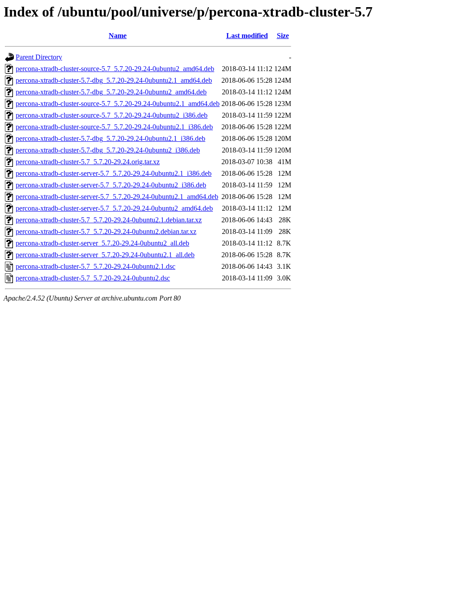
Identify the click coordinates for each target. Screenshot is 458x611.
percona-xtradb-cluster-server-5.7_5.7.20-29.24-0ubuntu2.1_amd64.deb (117, 196)
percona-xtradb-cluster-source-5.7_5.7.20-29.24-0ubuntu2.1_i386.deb (114, 127)
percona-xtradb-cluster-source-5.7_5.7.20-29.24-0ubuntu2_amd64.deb (115, 68)
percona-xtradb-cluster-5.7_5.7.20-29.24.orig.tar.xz (88, 161)
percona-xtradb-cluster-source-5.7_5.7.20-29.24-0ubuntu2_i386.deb (112, 115)
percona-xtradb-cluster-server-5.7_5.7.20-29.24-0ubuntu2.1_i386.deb (114, 173)
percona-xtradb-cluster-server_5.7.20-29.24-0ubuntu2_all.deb (102, 243)
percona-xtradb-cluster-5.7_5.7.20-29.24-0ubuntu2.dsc (93, 278)
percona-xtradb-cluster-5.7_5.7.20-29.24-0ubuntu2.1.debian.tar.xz (109, 220)
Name (118, 35)
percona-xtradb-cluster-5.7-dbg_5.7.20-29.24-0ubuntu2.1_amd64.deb (114, 80)
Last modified (247, 35)
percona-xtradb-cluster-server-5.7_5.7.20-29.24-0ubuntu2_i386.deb (111, 185)
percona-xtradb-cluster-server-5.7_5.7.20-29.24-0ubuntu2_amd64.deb (114, 208)
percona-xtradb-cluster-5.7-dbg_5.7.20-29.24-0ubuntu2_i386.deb (108, 150)
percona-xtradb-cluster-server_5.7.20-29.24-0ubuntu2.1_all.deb (105, 255)
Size (283, 35)
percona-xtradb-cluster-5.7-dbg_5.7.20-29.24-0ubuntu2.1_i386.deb (110, 138)
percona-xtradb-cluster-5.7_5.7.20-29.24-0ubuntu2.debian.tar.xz (106, 231)
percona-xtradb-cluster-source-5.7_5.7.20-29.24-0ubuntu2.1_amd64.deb (118, 103)
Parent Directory (39, 57)
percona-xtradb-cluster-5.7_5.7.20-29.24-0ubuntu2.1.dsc (95, 266)
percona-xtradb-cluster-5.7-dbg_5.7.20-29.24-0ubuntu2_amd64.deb (111, 92)
